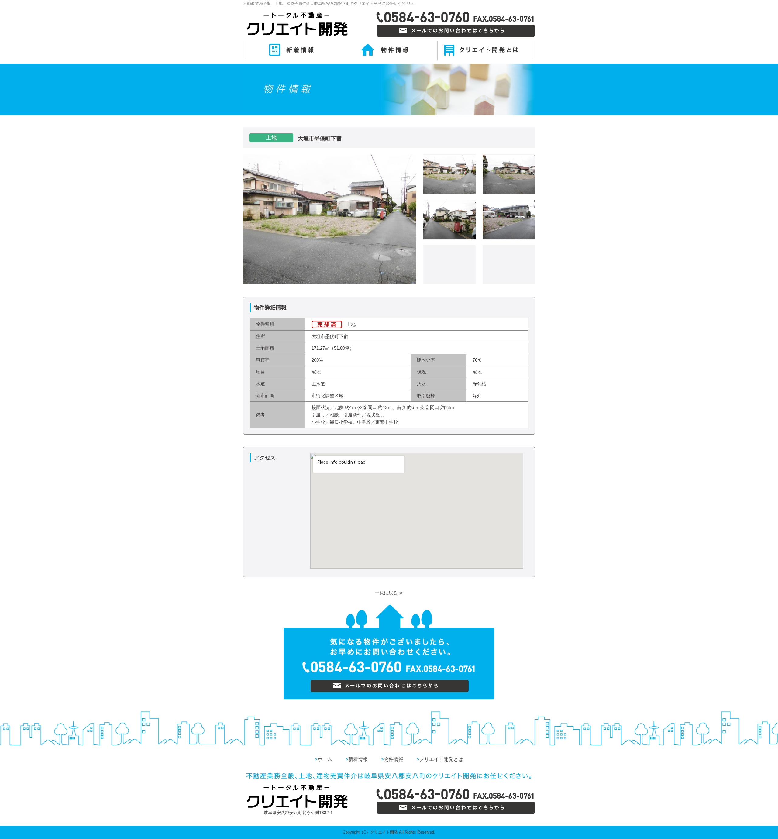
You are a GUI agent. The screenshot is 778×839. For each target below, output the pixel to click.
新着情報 (357, 759)
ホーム (323, 759)
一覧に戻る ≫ (389, 592)
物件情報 (392, 759)
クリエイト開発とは (440, 759)
